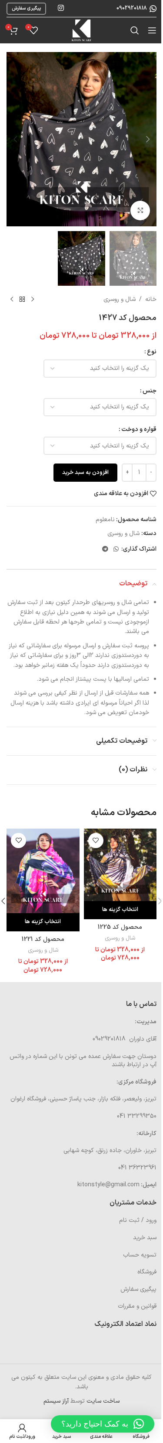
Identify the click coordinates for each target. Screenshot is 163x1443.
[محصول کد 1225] (120, 865)
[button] (147, 139)
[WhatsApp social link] (116, 549)
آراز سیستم (56, 1401)
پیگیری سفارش (26, 8)
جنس (149, 390)
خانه (150, 299)
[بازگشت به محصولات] (22, 299)
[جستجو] (134, 30)
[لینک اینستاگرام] (61, 8)
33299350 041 (136, 1116)
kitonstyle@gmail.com (108, 1184)
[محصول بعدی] (12, 299)
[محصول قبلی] (32, 299)
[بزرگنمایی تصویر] (140, 210)
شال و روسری (119, 299)
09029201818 (131, 8)
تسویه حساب (139, 1255)
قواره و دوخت (138, 429)
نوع (151, 351)
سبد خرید (144, 1237)
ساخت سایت (103, 1401)
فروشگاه (146, 1271)
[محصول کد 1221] (43, 871)
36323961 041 (137, 1167)
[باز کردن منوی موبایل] (152, 30)
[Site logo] (81, 30)
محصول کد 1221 (43, 939)
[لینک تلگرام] (105, 549)
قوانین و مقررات (137, 1306)
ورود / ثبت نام (137, 1220)
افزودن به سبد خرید (85, 472)
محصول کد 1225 (120, 927)
